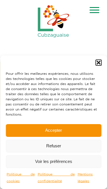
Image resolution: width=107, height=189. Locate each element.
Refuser (53, 145)
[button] (98, 62)
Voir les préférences (53, 161)
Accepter (53, 130)
